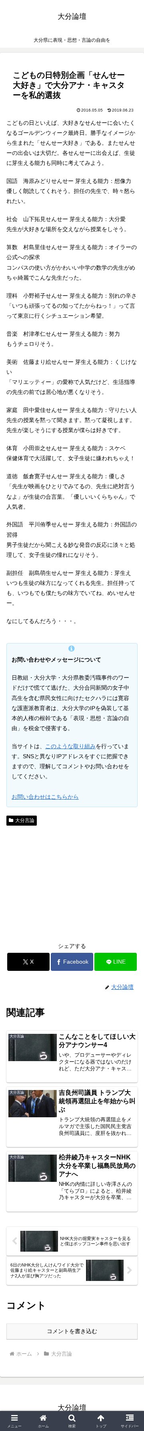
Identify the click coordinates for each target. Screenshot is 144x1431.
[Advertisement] (72, 883)
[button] (129, 1091)
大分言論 (24, 820)
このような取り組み (70, 746)
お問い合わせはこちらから (45, 797)
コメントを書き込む (72, 1331)
